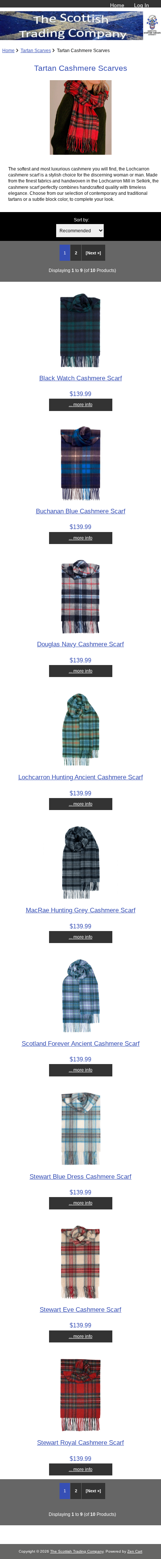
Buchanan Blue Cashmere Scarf (80, 511)
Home (117, 5)
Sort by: (81, 219)
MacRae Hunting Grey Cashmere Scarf (81, 910)
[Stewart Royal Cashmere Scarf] (80, 1430)
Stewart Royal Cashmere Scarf (80, 1442)
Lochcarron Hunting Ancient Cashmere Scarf (80, 777)
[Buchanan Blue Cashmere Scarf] (80, 499)
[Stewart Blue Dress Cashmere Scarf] (80, 1164)
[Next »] (93, 253)
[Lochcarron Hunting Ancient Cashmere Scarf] (80, 765)
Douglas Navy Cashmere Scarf (80, 644)
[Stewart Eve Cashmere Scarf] (80, 1297)
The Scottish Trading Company (76, 1551)
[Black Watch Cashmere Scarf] (80, 366)
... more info (80, 404)
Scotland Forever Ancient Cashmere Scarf (81, 1043)
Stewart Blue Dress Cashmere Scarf (80, 1176)
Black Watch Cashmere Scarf (80, 378)
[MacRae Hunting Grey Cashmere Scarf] (80, 898)
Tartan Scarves (36, 50)
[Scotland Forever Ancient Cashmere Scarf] (80, 1031)
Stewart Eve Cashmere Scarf (80, 1309)
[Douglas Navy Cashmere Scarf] (80, 632)
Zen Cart (134, 1551)
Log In (141, 5)
